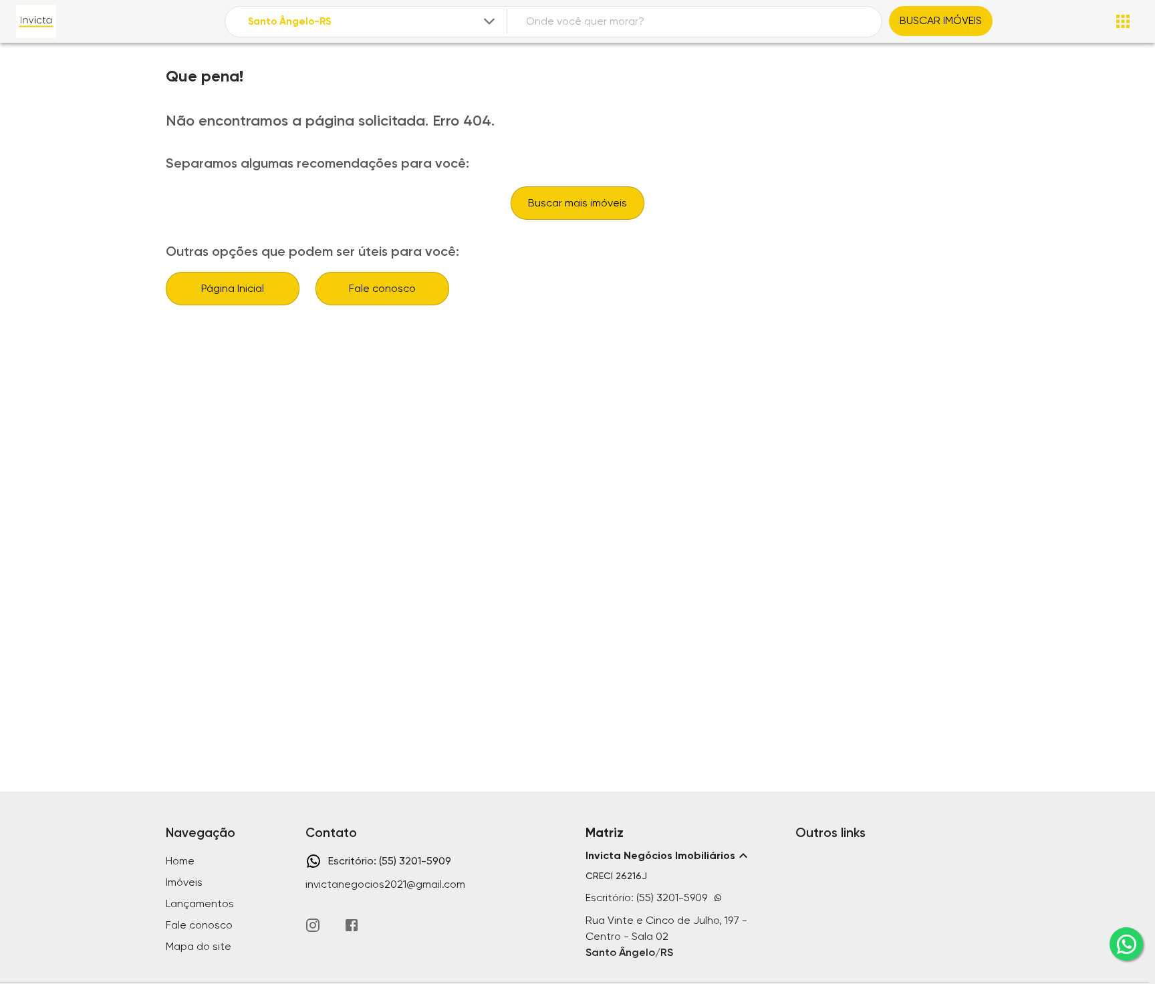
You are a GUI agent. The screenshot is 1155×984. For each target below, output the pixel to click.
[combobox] (373, 21)
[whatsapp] (1126, 944)
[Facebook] (352, 925)
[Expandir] (489, 21)
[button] (682, 855)
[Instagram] (313, 925)
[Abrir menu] (1123, 21)
